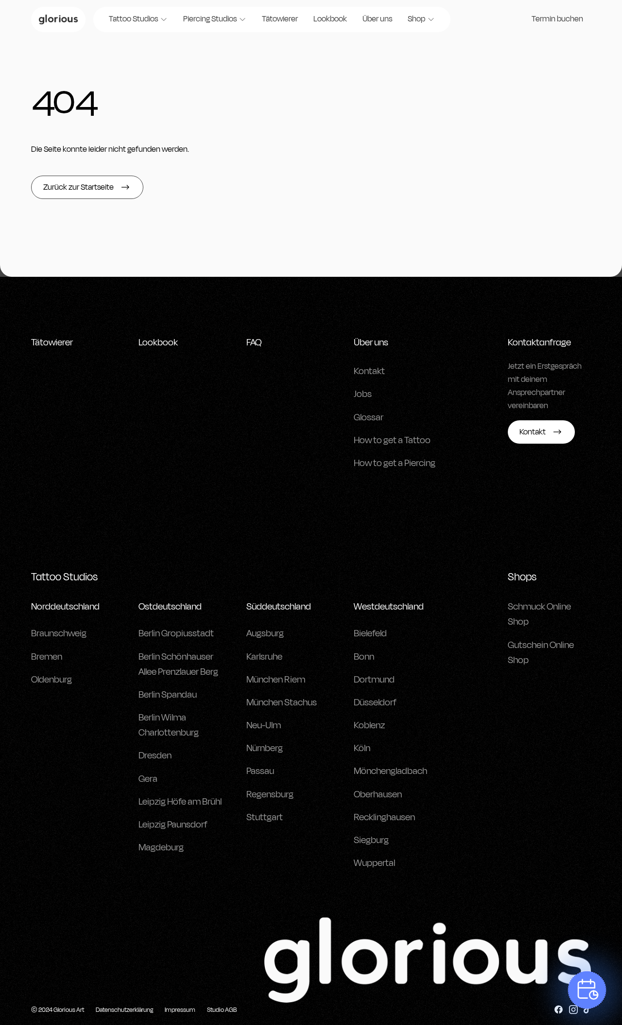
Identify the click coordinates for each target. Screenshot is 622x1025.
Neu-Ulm (263, 725)
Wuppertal (374, 863)
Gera (147, 779)
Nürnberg (264, 748)
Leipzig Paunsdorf (172, 824)
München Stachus (281, 702)
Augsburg (265, 633)
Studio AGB (222, 1010)
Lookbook (330, 19)
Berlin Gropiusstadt (176, 633)
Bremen (46, 657)
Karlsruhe (264, 657)
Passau (260, 771)
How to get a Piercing (394, 463)
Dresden (155, 755)
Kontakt (369, 371)
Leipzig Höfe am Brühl (180, 802)
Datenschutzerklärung (124, 1010)
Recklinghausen (384, 817)
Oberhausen (378, 794)
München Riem (275, 679)
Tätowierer (280, 19)
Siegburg (371, 840)
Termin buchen (557, 19)
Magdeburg (161, 847)
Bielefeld (370, 633)
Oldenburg (51, 679)
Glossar (368, 417)
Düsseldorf (375, 702)
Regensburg (270, 794)
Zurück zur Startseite (78, 187)
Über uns (377, 19)
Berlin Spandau (167, 694)
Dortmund (374, 679)
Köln (362, 748)
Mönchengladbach (390, 771)
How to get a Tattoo (392, 440)
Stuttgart (264, 817)
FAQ (253, 342)
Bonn (364, 657)
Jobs (363, 394)
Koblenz (369, 725)
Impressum (180, 1010)
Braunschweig (58, 633)
